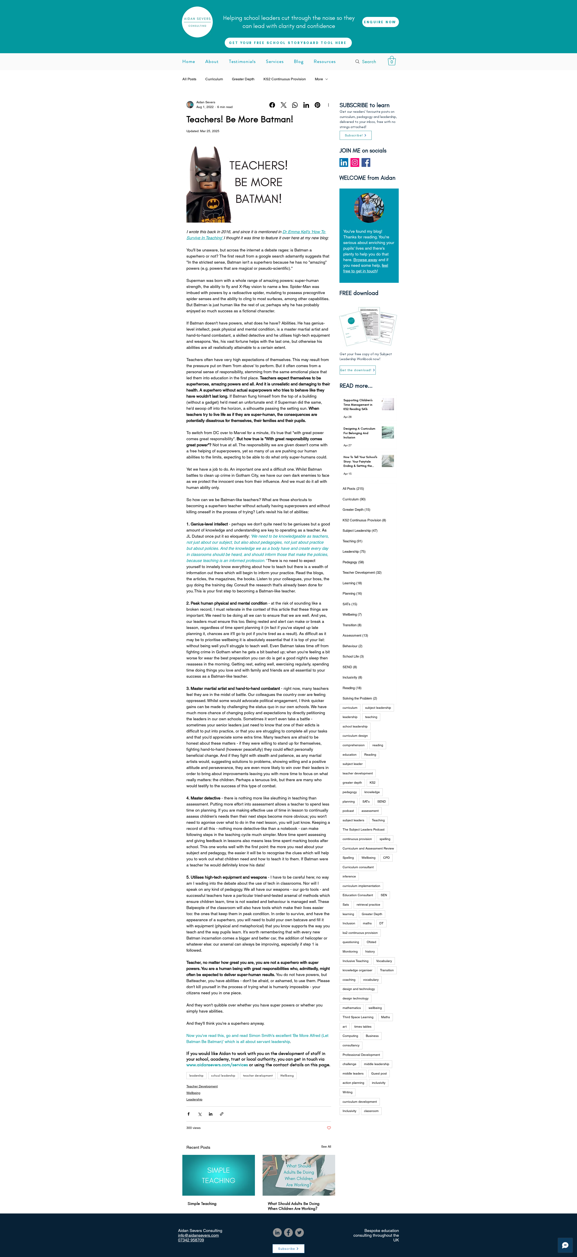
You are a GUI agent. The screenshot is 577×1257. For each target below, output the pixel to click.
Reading (370, 754)
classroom (371, 1111)
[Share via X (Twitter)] (199, 1114)
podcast (348, 811)
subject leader (353, 764)
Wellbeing (287, 1075)
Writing (348, 1092)
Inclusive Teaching (356, 961)
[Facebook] (272, 105)
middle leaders (353, 1073)
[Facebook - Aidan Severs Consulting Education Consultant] (366, 162)
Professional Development (361, 1055)
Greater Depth (243, 79)
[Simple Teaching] (218, 1175)
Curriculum (214, 79)
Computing (350, 1036)
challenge (349, 1064)
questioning (351, 942)
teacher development (258, 1075)
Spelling (348, 857)
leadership (196, 1075)
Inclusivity (349, 1111)
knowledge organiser (357, 970)
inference (349, 876)
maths (367, 923)
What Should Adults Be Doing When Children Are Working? (293, 1206)
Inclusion (349, 923)
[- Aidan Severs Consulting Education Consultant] (343, 162)
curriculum (350, 707)
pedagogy (350, 792)
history (370, 951)
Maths (385, 1017)
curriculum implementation (361, 886)
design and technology (359, 989)
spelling (385, 839)
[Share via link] (222, 1114)
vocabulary (371, 979)
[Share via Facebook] (188, 1114)
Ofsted (371, 942)
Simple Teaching (202, 1203)
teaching (371, 717)
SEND (381, 801)
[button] (392, 60)
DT (381, 923)
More (319, 79)
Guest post (379, 1073)
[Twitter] (299, 1232)
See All (326, 1146)
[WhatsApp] (295, 105)
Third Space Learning (358, 1017)
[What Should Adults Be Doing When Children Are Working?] (299, 1175)
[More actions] (328, 104)
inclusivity (378, 1082)
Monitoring (350, 951)
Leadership (194, 1099)
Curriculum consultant (358, 867)
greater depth (352, 782)
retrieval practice (368, 904)
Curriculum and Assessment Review (368, 848)
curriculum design (355, 735)
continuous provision (357, 839)
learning (348, 914)
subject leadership (378, 707)
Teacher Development (202, 1086)
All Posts (189, 79)
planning (349, 801)
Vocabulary (384, 961)
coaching (349, 979)
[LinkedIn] (306, 105)
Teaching (378, 820)
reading (377, 745)
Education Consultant (358, 895)
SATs (366, 801)
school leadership (223, 1075)
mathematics (352, 1008)
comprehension (354, 745)
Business (372, 1036)
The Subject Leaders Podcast (364, 829)
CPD (386, 857)
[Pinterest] (317, 105)
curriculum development (360, 1101)
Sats (346, 904)
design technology (356, 998)
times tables (362, 1026)
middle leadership (376, 1064)
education (350, 754)
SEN (384, 895)
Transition (387, 970)
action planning (353, 1082)
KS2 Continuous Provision (284, 79)
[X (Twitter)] (284, 105)
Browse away (365, 259)
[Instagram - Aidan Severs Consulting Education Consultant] (354, 162)
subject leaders (353, 820)
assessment (370, 811)
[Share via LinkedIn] (210, 1114)
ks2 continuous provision (360, 933)
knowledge (372, 792)
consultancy (351, 1045)
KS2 (373, 782)
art (345, 1026)
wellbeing (375, 1008)
